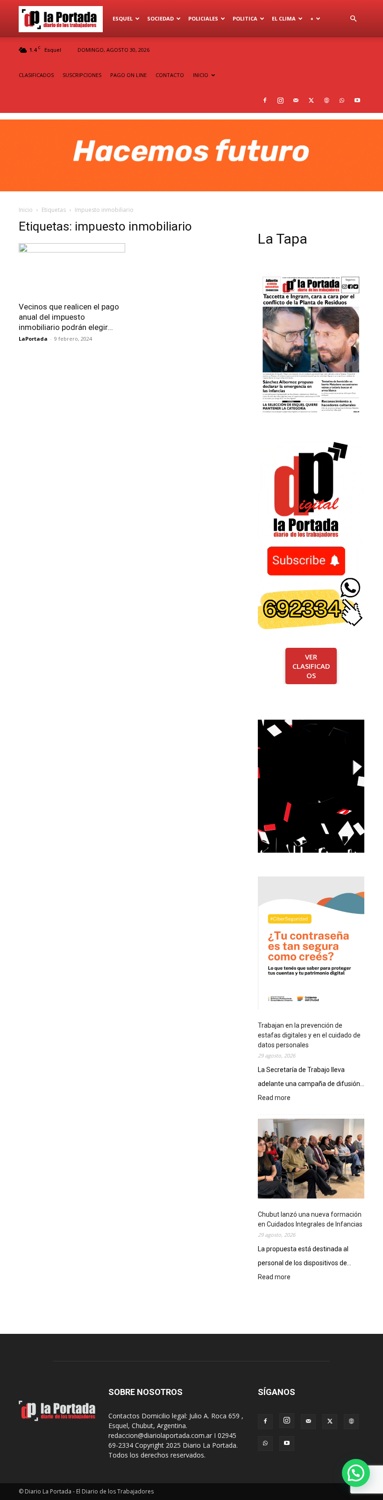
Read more (274, 1098)
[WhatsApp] (342, 100)
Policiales (203, 18)
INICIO (200, 74)
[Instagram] (280, 100)
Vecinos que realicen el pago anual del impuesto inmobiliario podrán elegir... (69, 317)
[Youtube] (357, 100)
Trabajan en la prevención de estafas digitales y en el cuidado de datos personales (309, 1035)
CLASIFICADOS (36, 74)
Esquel (123, 18)
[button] (353, 18)
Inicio (26, 210)
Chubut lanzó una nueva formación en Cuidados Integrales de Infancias (310, 1219)
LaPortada (33, 338)
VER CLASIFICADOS (311, 666)
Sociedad (160, 18)
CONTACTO (170, 74)
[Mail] (296, 100)
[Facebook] (265, 100)
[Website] (326, 100)
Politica (245, 18)
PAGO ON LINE (128, 74)
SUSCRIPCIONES (82, 74)
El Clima (284, 18)
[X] (311, 100)
